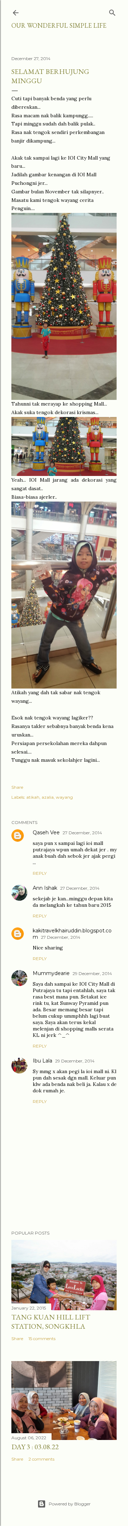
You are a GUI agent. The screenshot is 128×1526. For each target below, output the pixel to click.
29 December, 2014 (92, 973)
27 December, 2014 (82, 832)
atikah (32, 797)
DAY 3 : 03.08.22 (35, 1446)
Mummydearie (51, 973)
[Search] (112, 11)
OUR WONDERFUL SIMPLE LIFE (58, 25)
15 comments (41, 1338)
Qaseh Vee (46, 832)
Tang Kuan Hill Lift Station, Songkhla (50, 1321)
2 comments (41, 1459)
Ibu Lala (42, 1061)
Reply (40, 873)
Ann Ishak (45, 888)
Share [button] (17, 787)
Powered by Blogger (70, 1503)
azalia (48, 797)
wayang (64, 797)
